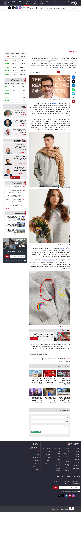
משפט (19, 2)
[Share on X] (73, 81)
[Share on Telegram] (73, 93)
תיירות (48, 451)
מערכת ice (74, 72)
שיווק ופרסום (41, 2)
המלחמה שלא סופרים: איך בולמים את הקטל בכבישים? (19, 130)
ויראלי (13, 2)
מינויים (58, 457)
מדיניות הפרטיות (34, 463)
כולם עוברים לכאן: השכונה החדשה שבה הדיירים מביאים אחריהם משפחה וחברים (11, 231)
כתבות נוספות (20, 213)
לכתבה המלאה (34, 339)
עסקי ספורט (56, 448)
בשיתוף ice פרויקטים (13, 220)
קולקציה (68, 361)
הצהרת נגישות (35, 460)
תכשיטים (61, 361)
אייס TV (48, 457)
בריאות (58, 466)
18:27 (24, 199)
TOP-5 (48, 454)
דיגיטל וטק (34, 2)
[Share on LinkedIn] (73, 85)
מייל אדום (32, 8)
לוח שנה (47, 463)
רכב (59, 463)
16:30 (24, 186)
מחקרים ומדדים (58, 8)
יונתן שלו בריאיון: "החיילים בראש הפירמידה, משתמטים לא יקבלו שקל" (64, 381)
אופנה (54, 359)
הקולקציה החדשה (65, 248)
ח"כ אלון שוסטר (22, 125)
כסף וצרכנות (27, 2)
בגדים (49, 359)
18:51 (24, 204)
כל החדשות (8, 208)
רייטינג (51, 8)
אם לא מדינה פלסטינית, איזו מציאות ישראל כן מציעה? (19, 111)
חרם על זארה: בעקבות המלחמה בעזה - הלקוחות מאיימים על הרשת (42, 335)
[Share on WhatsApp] (73, 89)
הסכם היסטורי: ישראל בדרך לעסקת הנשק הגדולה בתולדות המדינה (64, 398)
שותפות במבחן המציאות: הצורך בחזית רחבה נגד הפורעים (20, 121)
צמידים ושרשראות (49, 260)
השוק (61, 2)
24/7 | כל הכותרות (18, 183)
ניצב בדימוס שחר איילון (20, 134)
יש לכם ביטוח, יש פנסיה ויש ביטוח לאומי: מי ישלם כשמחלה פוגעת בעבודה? (11, 224)
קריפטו (67, 465)
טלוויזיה (67, 471)
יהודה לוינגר (68, 386)
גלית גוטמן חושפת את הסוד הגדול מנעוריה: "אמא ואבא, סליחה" (36, 398)
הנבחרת (68, 2)
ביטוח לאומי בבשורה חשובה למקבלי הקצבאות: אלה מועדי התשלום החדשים (35, 381)
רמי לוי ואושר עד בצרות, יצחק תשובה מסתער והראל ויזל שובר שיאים (50, 380)
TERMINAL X (54, 103)
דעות (64, 8)
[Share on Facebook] (73, 77)
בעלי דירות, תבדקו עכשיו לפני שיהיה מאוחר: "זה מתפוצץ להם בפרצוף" (12, 218)
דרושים (48, 460)
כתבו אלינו (36, 454)
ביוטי (40, 359)
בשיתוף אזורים (14, 234)
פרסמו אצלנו (35, 466)
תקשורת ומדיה (55, 2)
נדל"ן (47, 2)
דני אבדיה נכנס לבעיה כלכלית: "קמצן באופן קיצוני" (50, 398)
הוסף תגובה (35, 432)
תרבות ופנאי (46, 448)
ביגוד (45, 359)
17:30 (24, 190)
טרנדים (35, 359)
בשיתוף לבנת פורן (13, 226)
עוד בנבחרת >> (15, 177)
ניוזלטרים (41, 8)
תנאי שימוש (36, 457)
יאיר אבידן (23, 114)
